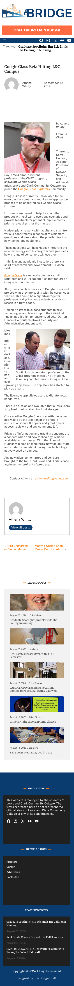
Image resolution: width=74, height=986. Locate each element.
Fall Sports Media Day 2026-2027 (31, 752)
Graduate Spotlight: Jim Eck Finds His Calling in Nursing (43, 48)
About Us (11, 861)
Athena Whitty (20, 519)
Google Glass (13, 275)
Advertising (13, 872)
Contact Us (12, 877)
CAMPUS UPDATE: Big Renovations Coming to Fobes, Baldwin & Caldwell (33, 689)
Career (10, 866)
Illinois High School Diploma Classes (33, 721)
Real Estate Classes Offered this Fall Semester (32, 656)
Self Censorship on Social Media (16, 547)
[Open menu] (5, 40)
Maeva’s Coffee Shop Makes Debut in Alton (49, 547)
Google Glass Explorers (34, 189)
